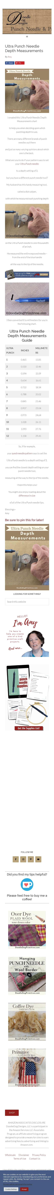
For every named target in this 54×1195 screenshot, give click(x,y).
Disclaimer (24, 1155)
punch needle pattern (22, 453)
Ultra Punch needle (29, 163)
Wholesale (10, 1155)
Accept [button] (24, 1189)
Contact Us (34, 1158)
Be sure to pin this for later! (24, 520)
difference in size (27, 495)
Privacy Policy (39, 1155)
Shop (12, 1113)
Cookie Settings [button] (11, 1189)
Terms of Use (19, 1158)
